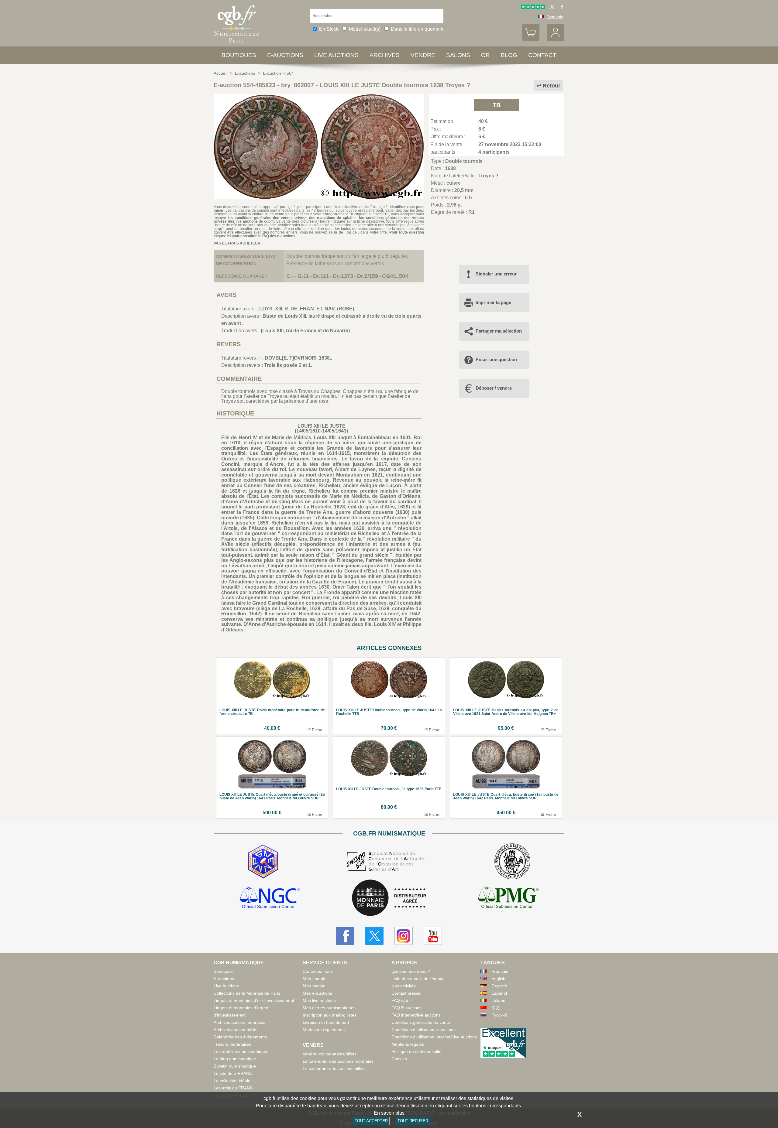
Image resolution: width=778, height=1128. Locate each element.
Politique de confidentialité (416, 1051)
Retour (551, 86)
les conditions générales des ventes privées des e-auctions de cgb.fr (290, 218)
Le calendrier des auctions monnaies (338, 1061)
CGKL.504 (395, 276)
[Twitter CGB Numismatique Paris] (374, 936)
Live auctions (336, 55)
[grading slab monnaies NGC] (269, 898)
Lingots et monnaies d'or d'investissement (254, 1000)
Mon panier (314, 985)
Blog (509, 55)
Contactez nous (318, 971)
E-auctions (285, 55)
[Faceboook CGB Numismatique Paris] (345, 936)
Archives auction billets (235, 1029)
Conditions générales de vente (420, 1022)
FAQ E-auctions (406, 1007)
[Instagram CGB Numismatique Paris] (403, 936)
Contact (542, 55)
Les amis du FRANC (233, 1087)
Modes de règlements (324, 1029)
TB (497, 105)
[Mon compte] (555, 39)
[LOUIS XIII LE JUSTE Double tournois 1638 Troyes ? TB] (319, 197)
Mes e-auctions (317, 993)
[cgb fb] (560, 7)
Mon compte (315, 978)
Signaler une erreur (496, 273)
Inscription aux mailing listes (329, 1015)
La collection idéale (232, 1080)
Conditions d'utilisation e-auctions (423, 1029)
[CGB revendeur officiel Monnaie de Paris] (389, 898)
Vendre (423, 55)
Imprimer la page (493, 302)
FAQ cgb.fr (401, 1000)
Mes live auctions (319, 1000)
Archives (385, 55)
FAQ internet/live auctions (416, 1015)
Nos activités (403, 985)
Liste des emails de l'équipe (418, 978)
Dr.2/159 (367, 276)
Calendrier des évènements (240, 1036)
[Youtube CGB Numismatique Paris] (433, 936)
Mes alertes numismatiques (329, 1007)
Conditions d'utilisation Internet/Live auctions (434, 1036)
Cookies (399, 1058)
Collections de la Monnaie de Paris (247, 993)
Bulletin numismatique (235, 1066)
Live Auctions (226, 985)
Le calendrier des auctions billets (334, 1068)
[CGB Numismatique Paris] (236, 43)
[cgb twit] (551, 7)
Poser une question (496, 359)
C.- (290, 276)
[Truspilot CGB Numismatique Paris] (533, 7)
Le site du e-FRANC (233, 1073)
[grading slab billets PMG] (508, 898)
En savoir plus (389, 1113)
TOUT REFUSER (413, 1121)
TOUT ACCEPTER (371, 1121)
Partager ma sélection (499, 330)
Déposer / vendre (494, 388)
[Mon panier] (531, 39)
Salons (458, 55)
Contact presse (406, 993)
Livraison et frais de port (326, 1022)
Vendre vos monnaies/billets (329, 1053)
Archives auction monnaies (239, 1022)
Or (485, 55)
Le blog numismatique (235, 1058)
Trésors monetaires (232, 1044)
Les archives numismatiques (241, 1051)
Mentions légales (407, 1044)
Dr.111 (321, 276)
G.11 (303, 276)
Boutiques (239, 55)
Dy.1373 (343, 276)
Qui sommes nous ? (410, 971)
